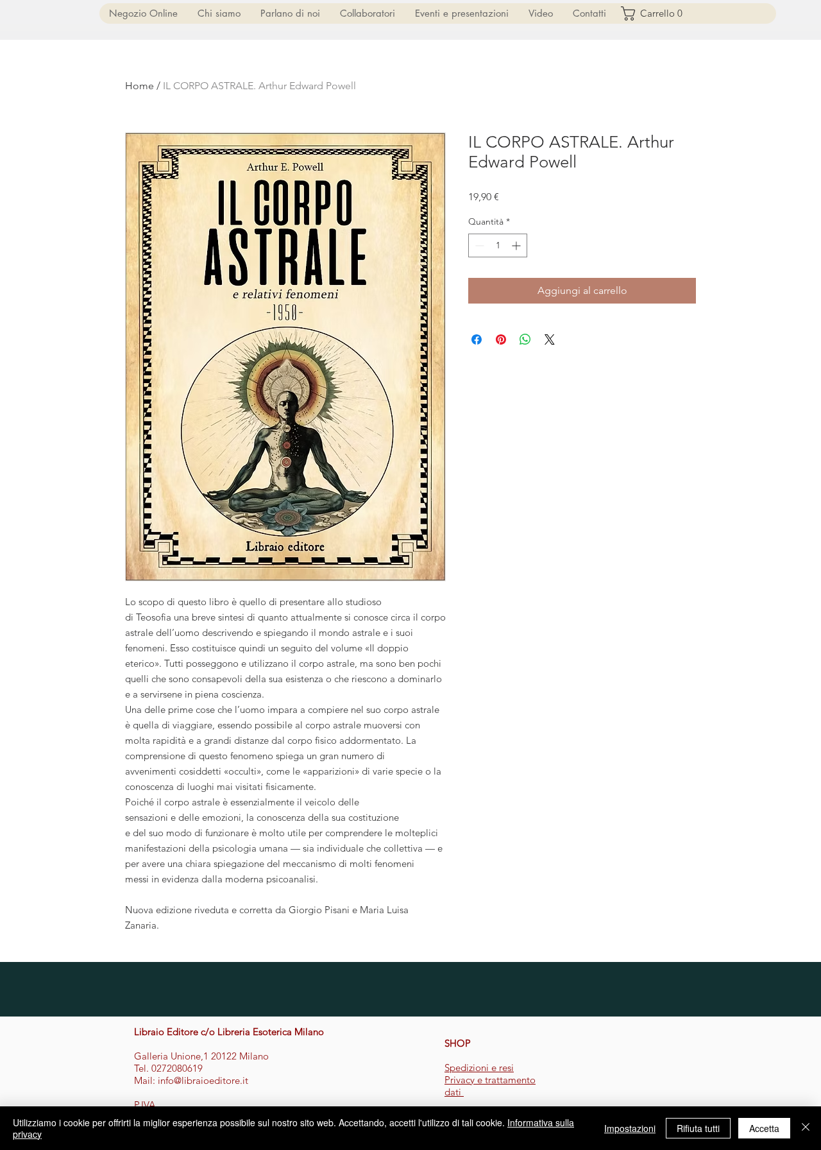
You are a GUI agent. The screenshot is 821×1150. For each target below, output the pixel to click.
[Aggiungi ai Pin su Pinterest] (501, 339)
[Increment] (517, 245)
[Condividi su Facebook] (476, 339)
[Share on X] (549, 339)
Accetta (764, 1128)
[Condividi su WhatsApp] (525, 339)
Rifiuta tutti (698, 1128)
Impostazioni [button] (630, 1128)
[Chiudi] (805, 1128)
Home (139, 86)
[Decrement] (478, 245)
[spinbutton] (497, 245)
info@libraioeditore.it (203, 1080)
